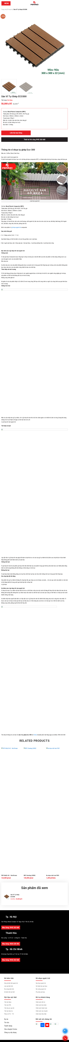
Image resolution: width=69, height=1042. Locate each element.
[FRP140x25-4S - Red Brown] (11, 810)
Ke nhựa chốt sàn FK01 (52, 875)
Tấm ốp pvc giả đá (9, 1008)
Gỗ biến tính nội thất (9, 992)
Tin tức (6, 1022)
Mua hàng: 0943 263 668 (10, 928)
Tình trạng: (4, 100)
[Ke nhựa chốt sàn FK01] (56, 810)
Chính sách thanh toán (41, 1008)
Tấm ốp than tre (8, 1011)
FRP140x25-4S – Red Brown (9, 875)
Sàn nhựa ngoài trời (41, 983)
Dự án (6, 1019)
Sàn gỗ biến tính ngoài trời (11, 983)
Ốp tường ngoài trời (41, 989)
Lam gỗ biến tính (8, 986)
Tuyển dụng (8, 1026)
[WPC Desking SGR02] (34, 810)
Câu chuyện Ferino (10, 1029)
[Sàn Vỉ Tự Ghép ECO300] (7, 896)
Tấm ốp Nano (7, 1002)
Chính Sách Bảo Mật (41, 1014)
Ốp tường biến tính (9, 989)
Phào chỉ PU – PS (9, 1014)
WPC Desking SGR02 (29, 875)
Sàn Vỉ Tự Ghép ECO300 (15, 896)
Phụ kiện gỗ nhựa (40, 992)
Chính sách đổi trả (40, 1002)
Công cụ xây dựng (10, 1032)
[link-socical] (38, 1025)
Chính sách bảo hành (41, 1005)
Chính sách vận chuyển (42, 1011)
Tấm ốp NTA (7, 1005)
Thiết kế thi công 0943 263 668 (34, 140)
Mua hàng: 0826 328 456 (10, 944)
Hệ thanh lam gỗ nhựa (41, 986)
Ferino (35, 735)
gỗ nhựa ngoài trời (16, 227)
